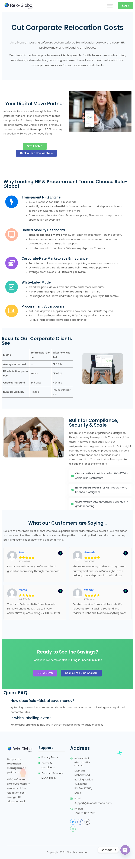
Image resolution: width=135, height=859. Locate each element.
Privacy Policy (49, 757)
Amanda (89, 552)
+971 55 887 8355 (85, 813)
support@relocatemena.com (93, 803)
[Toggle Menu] (110, 5)
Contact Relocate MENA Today (52, 775)
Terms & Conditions (48, 765)
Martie (23, 589)
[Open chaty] (125, 850)
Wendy (89, 589)
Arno (22, 552)
